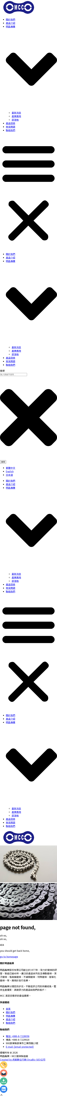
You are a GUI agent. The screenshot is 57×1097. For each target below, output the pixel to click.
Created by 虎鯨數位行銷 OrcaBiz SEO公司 (22, 1059)
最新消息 (16, 112)
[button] (28, 192)
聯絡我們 (10, 130)
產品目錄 (10, 123)
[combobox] (13, 374)
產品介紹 (10, 23)
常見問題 (10, 126)
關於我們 (10, 19)
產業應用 (16, 116)
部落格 (15, 119)
